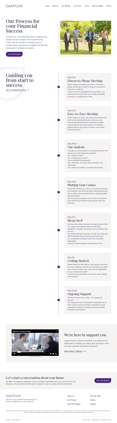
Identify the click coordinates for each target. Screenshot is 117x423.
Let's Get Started (14, 54)
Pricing (87, 6)
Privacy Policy (86, 419)
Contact (108, 6)
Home (47, 6)
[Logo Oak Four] (14, 6)
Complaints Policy (106, 419)
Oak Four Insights (97, 6)
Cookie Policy (95, 419)
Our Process (77, 6)
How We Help (65, 6)
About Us (55, 6)
